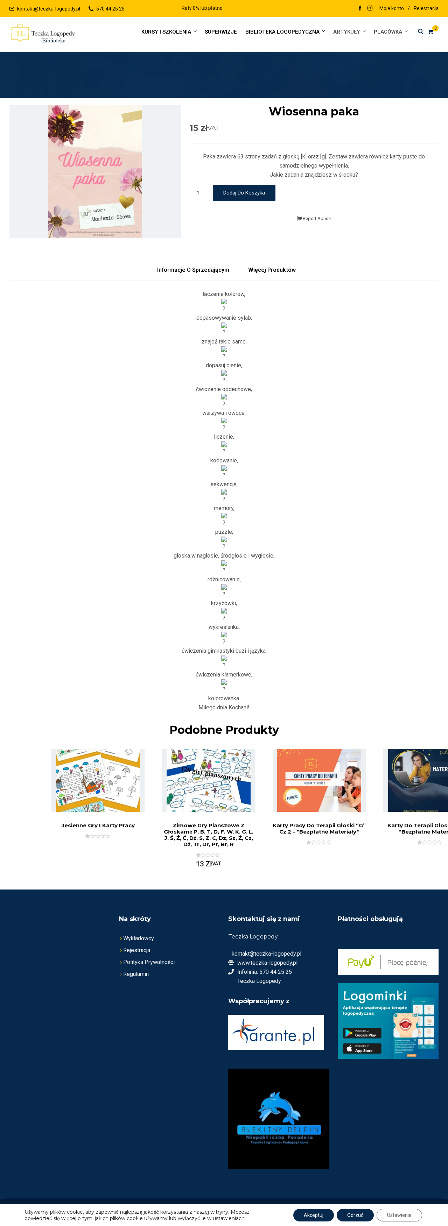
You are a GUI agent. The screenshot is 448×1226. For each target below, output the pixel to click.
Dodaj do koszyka (244, 193)
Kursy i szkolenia (166, 32)
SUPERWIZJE (221, 32)
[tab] (193, 270)
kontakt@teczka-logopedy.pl (48, 9)
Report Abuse (316, 218)
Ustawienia (399, 1215)
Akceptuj (313, 1215)
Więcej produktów (272, 270)
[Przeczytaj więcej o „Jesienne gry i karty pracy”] (90, 794)
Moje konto (391, 8)
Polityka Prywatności (149, 962)
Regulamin (136, 974)
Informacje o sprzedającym (193, 270)
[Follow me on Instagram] (370, 9)
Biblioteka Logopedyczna (282, 32)
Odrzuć (355, 1215)
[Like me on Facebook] (360, 9)
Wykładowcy (138, 938)
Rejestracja (426, 8)
